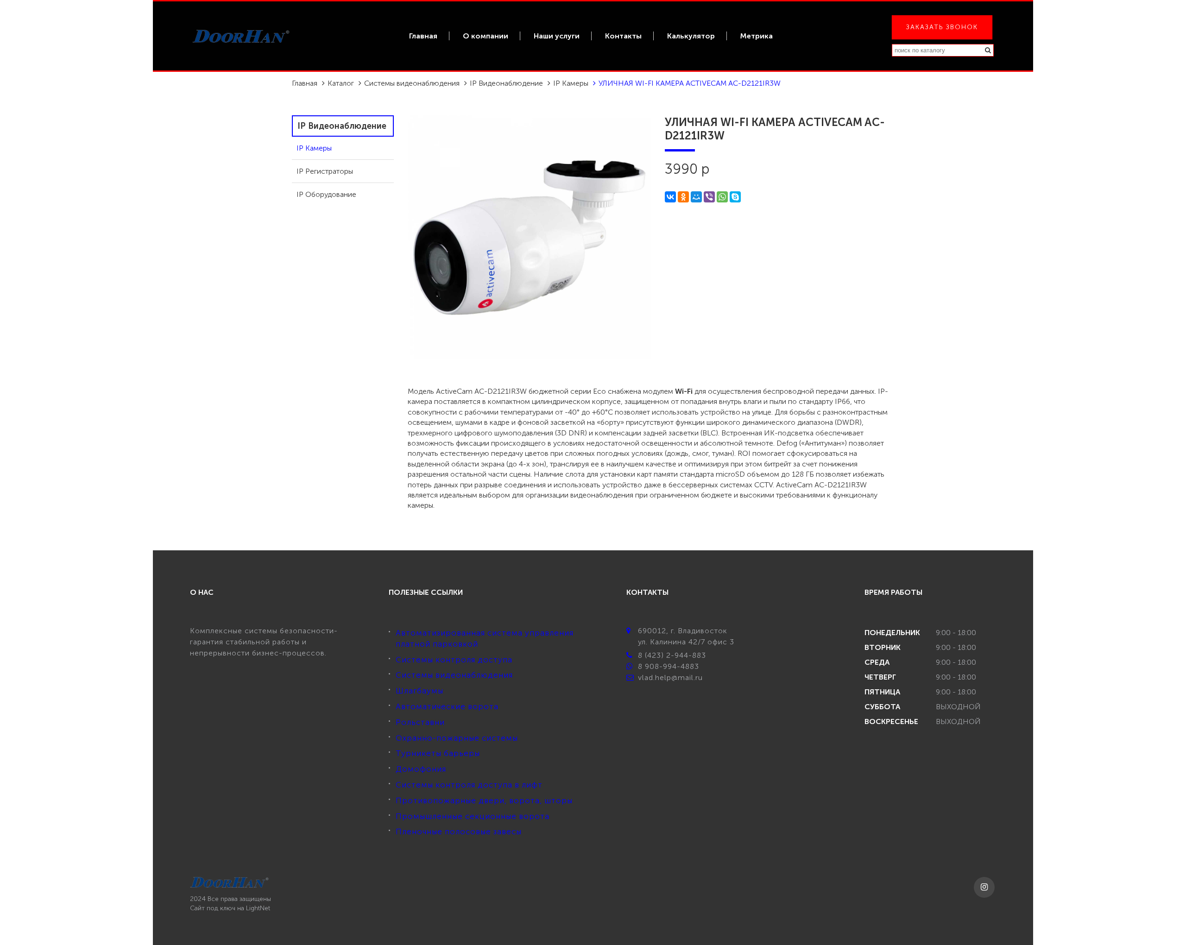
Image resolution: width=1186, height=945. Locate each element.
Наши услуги (557, 36)
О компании (485, 36)
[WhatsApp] (722, 196)
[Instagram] (984, 887)
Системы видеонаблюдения (412, 83)
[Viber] (709, 196)
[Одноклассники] (683, 196)
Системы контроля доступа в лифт (469, 784)
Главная (423, 36)
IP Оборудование (326, 194)
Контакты (623, 36)
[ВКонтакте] (670, 196)
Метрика (756, 36)
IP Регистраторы (324, 171)
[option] (529, 237)
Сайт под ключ (212, 908)
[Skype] (735, 196)
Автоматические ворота (447, 706)
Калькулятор (691, 36)
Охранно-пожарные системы (457, 738)
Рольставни (420, 722)
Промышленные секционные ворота (472, 816)
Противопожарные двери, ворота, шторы (484, 800)
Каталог (341, 83)
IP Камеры (570, 83)
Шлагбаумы (419, 690)
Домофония (421, 769)
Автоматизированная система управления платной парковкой (485, 638)
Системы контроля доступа (454, 659)
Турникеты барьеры (438, 753)
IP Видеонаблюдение (506, 83)
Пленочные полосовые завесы (459, 831)
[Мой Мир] (696, 196)
